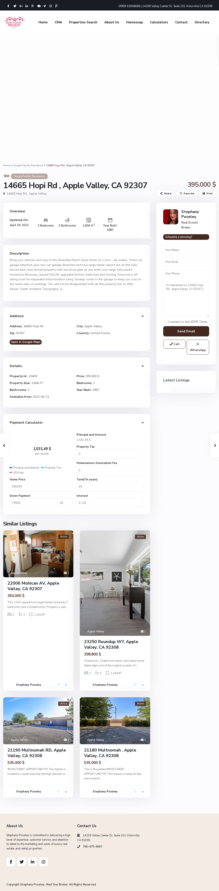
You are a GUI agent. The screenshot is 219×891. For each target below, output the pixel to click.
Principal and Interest (91, 435)
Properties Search (83, 22)
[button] (7, 96)
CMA (58, 22)
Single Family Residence (28, 165)
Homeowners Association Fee (97, 463)
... (67, 607)
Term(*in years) (87, 480)
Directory (202, 22)
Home (43, 22)
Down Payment (20, 496)
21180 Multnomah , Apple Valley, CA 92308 (110, 753)
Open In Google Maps (25, 342)
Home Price (17, 480)
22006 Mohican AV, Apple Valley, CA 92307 (33, 586)
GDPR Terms (198, 322)
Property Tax (86, 447)
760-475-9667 (92, 847)
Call (176, 344)
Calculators (159, 22)
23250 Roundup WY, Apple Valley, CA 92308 (111, 644)
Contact (181, 22)
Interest (82, 496)
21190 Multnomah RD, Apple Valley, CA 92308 (36, 753)
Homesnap (134, 22)
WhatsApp (198, 350)
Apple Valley (38, 194)
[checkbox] (164, 322)
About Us (111, 22)
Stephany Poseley (28, 685)
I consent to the (187, 322)
